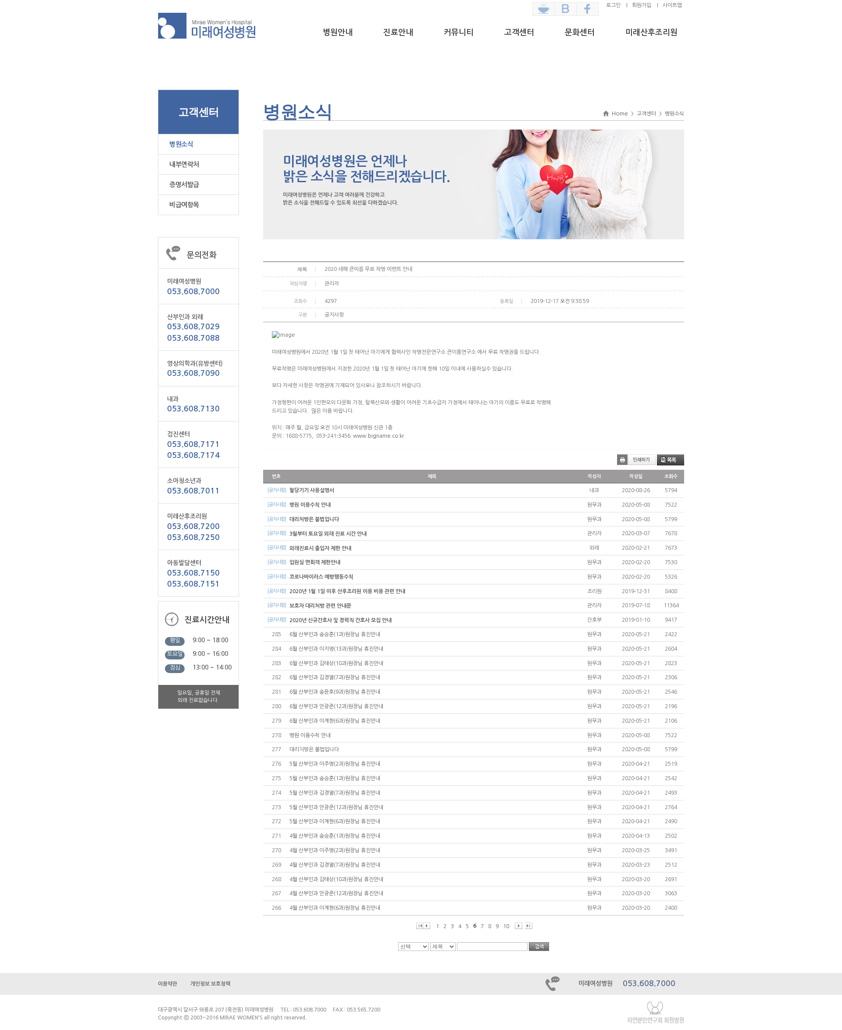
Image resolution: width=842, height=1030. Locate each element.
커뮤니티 (459, 32)
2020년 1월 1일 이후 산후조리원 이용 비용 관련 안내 (347, 591)
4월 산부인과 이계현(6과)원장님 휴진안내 (334, 908)
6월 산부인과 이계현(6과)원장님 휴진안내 (334, 721)
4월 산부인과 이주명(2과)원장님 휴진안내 (334, 850)
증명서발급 (184, 184)
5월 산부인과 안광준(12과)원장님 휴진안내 (336, 807)
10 (506, 926)
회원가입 (641, 5)
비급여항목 (184, 205)
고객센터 (519, 32)
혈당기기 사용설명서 (311, 490)
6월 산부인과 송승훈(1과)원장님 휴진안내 (334, 634)
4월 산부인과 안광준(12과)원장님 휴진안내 (336, 893)
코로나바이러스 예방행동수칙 (321, 577)
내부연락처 (184, 164)
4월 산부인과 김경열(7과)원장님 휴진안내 (334, 865)
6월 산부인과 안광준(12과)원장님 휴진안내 (336, 706)
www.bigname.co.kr (378, 436)
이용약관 (167, 984)
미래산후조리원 (651, 32)
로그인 (613, 5)
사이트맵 (672, 5)
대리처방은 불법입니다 (314, 519)
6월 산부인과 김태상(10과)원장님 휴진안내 (336, 663)
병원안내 (338, 32)
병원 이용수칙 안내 (310, 505)
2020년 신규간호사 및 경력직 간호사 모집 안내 (340, 620)
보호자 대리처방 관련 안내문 (320, 606)
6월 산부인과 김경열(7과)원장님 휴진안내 (334, 677)
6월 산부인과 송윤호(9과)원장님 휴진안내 (334, 692)
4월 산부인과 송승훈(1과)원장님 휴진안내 (334, 836)
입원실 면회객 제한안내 (314, 562)
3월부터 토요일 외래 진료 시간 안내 (328, 534)
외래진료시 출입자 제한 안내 (320, 548)
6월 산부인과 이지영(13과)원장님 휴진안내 (336, 649)
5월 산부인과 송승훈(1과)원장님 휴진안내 (334, 778)
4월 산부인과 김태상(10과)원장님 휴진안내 (336, 879)
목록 (671, 460)
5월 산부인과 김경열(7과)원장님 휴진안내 (334, 793)
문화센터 (580, 32)
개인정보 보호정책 (210, 984)
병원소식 (181, 144)
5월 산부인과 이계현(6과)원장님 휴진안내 (334, 821)
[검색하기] (539, 946)
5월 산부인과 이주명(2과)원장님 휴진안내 (334, 764)
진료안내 (398, 32)
